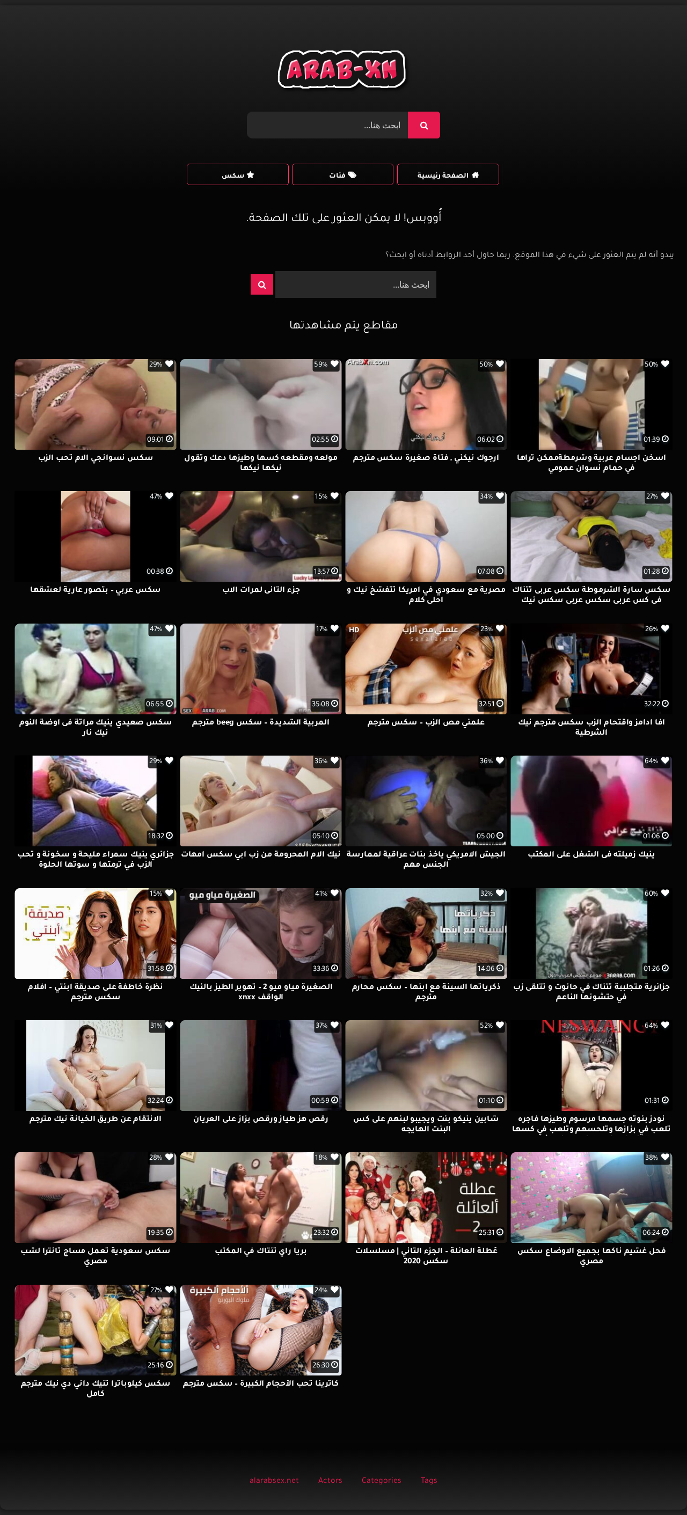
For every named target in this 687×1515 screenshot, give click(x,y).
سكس (233, 176)
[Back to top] (653, 1483)
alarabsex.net (274, 1481)
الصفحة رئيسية (443, 176)
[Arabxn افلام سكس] (343, 72)
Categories (381, 1481)
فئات (337, 176)
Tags (429, 1481)
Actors (330, 1481)
